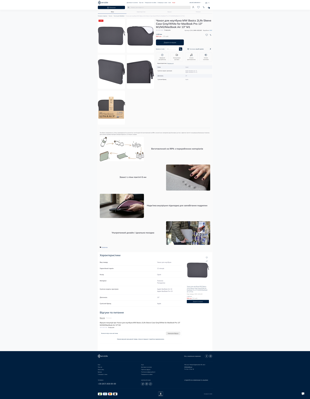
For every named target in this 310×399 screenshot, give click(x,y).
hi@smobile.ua (188, 367)
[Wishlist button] (206, 35)
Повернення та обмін (150, 2)
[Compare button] (210, 35)
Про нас (141, 2)
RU (209, 2)
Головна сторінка (102, 16)
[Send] (180, 49)
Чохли (110, 16)
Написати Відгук (173, 333)
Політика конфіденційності (148, 372)
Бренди (100, 372)
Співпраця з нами (162, 2)
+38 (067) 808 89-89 (107, 383)
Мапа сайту (101, 369)
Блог (169, 2)
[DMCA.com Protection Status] (160, 393)
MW (211, 30)
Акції (173, 2)
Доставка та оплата (132, 2)
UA (206, 2)
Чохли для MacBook (119, 16)
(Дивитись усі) (170, 63)
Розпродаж (105, 247)
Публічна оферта (145, 369)
